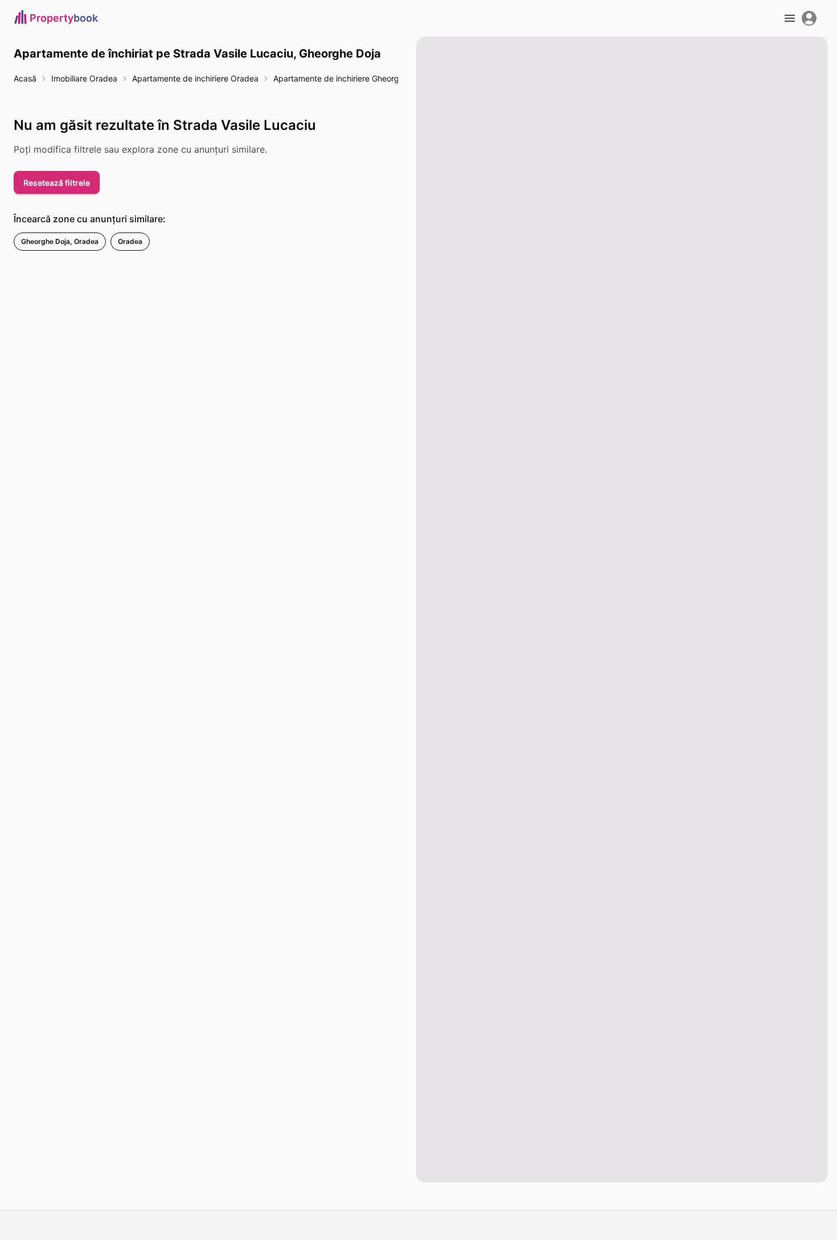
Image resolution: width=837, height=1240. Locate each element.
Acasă (25, 78)
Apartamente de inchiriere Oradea (195, 78)
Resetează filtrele (56, 182)
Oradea (130, 241)
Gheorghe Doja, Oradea (60, 241)
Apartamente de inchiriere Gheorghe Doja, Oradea (366, 78)
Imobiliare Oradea (84, 78)
